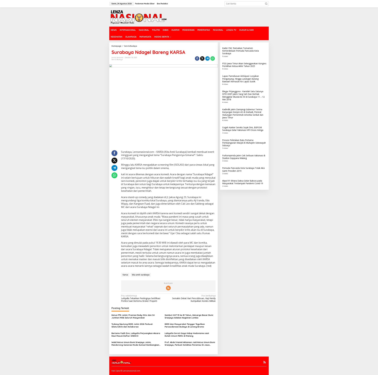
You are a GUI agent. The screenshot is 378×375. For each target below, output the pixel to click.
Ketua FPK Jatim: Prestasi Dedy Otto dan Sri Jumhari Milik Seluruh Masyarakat (133, 316)
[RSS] (168, 288)
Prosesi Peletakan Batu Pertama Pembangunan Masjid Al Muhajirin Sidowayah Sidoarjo (244, 143)
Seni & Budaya (117, 59)
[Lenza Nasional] (138, 16)
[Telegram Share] (207, 58)
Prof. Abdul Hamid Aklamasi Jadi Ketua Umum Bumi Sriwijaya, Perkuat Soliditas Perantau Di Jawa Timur (190, 343)
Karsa (125, 274)
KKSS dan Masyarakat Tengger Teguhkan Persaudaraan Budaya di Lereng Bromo (185, 325)
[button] (266, 3)
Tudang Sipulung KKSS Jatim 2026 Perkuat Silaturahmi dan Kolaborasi (132, 325)
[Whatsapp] (212, 58)
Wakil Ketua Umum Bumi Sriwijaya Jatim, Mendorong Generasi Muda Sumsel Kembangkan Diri (135, 343)
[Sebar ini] (197, 58)
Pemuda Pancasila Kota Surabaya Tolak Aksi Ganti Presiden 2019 (243, 169)
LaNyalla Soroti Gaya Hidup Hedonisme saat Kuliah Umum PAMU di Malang (187, 334)
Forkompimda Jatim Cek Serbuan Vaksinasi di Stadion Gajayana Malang (243, 157)
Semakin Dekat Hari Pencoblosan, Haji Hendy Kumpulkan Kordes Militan (193, 298)
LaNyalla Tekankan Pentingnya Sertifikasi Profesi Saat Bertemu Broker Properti (140, 298)
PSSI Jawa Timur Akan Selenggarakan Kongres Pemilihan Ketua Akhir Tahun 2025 (244, 64)
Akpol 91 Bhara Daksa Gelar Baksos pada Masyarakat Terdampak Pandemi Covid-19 (242, 182)
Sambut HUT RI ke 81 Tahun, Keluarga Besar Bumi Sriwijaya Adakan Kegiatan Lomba (189, 316)
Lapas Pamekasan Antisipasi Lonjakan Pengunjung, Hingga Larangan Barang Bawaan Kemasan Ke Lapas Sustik (240, 79)
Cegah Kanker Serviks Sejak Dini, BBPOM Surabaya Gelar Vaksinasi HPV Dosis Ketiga (242, 128)
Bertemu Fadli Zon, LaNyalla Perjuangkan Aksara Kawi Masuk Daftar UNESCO (135, 334)
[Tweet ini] (202, 58)
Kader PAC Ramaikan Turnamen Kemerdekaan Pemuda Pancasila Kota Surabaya (240, 51)
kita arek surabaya (140, 274)
